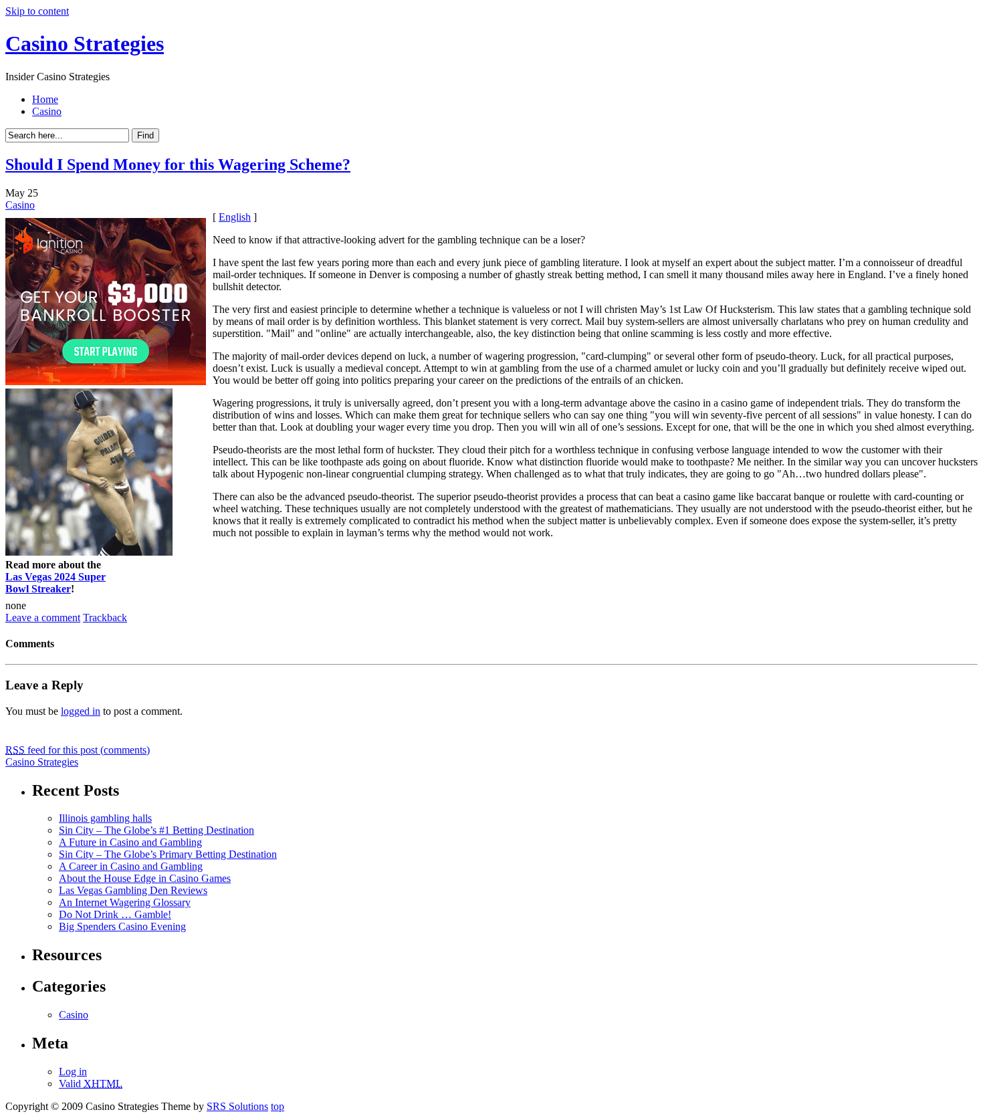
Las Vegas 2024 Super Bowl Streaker (55, 582)
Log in (73, 1071)
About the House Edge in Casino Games (145, 878)
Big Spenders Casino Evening (122, 926)
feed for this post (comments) (77, 750)
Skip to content (37, 11)
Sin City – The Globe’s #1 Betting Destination (156, 830)
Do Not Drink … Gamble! (115, 914)
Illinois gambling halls (105, 818)
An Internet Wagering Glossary (125, 902)
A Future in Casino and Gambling (130, 842)
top (277, 1106)
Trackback (105, 617)
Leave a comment (42, 617)
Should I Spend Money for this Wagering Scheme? (177, 164)
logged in (80, 711)
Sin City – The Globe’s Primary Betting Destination (168, 854)
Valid (90, 1083)
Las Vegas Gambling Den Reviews (133, 890)
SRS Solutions (237, 1106)
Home (45, 99)
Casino (47, 111)
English (235, 217)
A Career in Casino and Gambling (131, 866)
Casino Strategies (84, 43)
